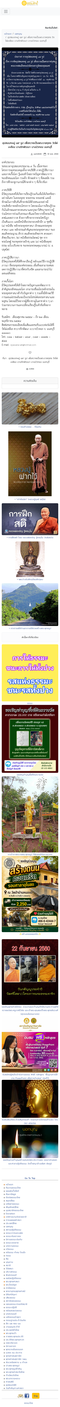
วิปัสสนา (9, 1268)
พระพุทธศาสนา (12, 1281)
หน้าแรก (8, 33)
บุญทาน (9, 1262)
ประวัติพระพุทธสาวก (15, 1339)
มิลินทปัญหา (11, 1294)
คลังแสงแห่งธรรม (14, 1310)
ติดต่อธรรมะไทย (13, 1197)
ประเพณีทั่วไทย (12, 1329)
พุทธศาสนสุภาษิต (13, 1355)
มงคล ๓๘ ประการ (14, 1352)
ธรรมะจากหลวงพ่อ (14, 1232)
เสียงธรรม (10, 1297)
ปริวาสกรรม (11, 1271)
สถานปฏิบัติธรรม (13, 1229)
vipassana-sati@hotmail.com (23, 345)
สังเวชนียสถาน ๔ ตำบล (16, 1362)
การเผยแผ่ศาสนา (13, 1220)
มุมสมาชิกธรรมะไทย (14, 1210)
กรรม (8, 1255)
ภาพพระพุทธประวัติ (14, 1336)
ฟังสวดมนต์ (11, 1274)
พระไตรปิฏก (11, 1284)
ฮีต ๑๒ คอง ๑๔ (13, 1323)
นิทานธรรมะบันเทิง (14, 1239)
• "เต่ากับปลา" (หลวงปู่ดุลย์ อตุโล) (30, 499)
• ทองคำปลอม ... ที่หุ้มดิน (30, 426)
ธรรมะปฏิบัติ (11, 1307)
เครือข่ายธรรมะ (12, 1203)
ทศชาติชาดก (11, 1342)
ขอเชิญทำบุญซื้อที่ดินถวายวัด (30, 774)
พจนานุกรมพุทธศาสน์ (15, 1291)
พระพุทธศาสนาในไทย (15, 1371)
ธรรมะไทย (28, 1403)
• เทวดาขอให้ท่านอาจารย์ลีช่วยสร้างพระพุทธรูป (30, 628)
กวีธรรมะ (10, 1249)
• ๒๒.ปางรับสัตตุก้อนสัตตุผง (30, 579)
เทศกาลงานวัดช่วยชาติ (16, 1216)
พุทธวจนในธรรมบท (14, 1349)
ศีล (7, 1258)
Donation (10, 1213)
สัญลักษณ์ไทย (12, 1207)
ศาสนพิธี (10, 1381)
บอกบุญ (18, 33)
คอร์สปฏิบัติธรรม (13, 1278)
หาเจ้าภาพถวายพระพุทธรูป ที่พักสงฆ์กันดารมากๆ (30, 854)
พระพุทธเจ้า (11, 1333)
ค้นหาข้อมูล (11, 1194)
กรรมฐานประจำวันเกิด (16, 1320)
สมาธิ (8, 1265)
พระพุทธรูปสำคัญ (14, 1368)
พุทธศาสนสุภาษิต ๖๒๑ (16, 1359)
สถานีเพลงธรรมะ (13, 1300)
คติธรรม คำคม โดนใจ (15, 1252)
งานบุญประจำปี (13, 1326)
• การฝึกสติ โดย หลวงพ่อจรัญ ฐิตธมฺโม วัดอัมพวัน (30, 537)
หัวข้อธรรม (11, 1287)
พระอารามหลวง (13, 1378)
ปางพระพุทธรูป (12, 1365)
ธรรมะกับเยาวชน (13, 1236)
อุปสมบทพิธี (11, 1384)
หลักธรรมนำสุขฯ (13, 1317)
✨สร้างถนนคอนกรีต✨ (30, 934)
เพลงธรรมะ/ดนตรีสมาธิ (16, 1304)
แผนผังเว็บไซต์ (12, 1190)
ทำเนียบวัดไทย (12, 1375)
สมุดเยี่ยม (10, 1200)
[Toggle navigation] (6, 11)
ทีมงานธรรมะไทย (13, 1187)
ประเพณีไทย (11, 1223)
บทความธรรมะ (12, 1245)
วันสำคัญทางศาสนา (15, 1388)
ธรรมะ (30, 703)
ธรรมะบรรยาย (12, 1242)
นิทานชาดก (11, 1346)
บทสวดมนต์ (11, 1313)
